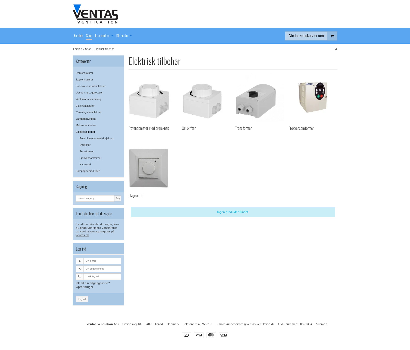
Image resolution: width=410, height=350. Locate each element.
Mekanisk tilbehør (86, 125)
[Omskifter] (206, 97)
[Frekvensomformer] (312, 97)
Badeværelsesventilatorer (91, 86)
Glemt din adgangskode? (93, 283)
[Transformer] (259, 97)
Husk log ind (92, 276)
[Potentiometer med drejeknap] (153, 97)
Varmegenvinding (86, 118)
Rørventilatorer (84, 72)
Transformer (87, 151)
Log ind (82, 299)
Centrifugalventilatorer (89, 112)
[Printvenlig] (335, 49)
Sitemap (321, 324)
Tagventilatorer (84, 79)
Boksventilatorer (85, 105)
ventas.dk (82, 235)
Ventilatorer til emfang (88, 99)
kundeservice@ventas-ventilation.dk (250, 324)
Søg (118, 198)
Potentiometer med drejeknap (97, 138)
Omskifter (85, 144)
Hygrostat (85, 164)
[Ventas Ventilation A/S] (205, 14)
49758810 (205, 324)
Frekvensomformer (90, 158)
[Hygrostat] (153, 164)
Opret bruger (84, 287)
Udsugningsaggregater (89, 92)
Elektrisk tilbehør (85, 131)
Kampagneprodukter (88, 171)
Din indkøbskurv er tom (306, 36)
